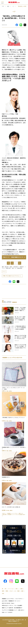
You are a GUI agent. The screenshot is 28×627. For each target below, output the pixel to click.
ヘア (13, 6)
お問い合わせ (21, 610)
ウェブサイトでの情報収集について (9, 610)
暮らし (17, 588)
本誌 (3, 593)
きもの (11, 591)
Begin (12, 603)
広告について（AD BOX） (7, 612)
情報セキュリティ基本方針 (7, 607)
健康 (3, 591)
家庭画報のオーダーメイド (14, 601)
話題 (22, 591)
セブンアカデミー (19, 598)
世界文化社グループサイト (7, 605)
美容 (8, 6)
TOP (3, 6)
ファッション (11, 588)
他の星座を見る (14, 550)
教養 (7, 591)
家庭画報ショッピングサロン (8, 598)
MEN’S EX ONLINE (6, 603)
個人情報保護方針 (18, 607)
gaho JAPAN (4, 601)
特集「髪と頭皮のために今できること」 (12, 275)
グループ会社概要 (18, 605)
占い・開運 (16, 591)
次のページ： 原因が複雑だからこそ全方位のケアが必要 (14, 257)
